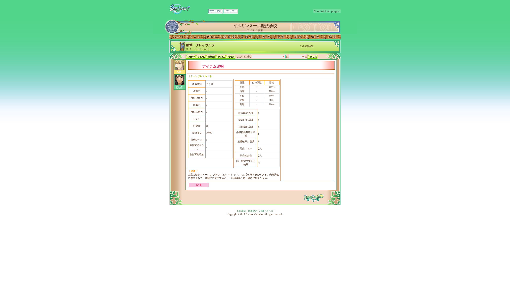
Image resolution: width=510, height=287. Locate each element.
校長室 (229, 36)
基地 (297, 36)
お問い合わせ (266, 211)
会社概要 (241, 211)
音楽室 (263, 36)
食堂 (280, 36)
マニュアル (215, 11)
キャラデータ (190, 57)
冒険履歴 (210, 57)
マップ (230, 11)
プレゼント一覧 (230, 57)
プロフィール (177, 36)
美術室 (246, 36)
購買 (332, 36)
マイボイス (220, 57)
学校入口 (212, 36)
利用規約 (252, 211)
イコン (195, 36)
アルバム (200, 57)
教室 (315, 36)
